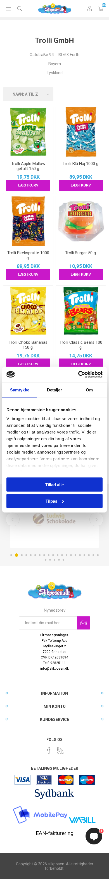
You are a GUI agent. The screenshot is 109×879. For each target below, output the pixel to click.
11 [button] (57, 555)
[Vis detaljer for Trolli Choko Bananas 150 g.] (28, 311)
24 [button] (59, 560)
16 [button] (80, 555)
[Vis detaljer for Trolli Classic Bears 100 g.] (81, 311)
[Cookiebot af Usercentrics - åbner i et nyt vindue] (78, 374)
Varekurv (100, 8)
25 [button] (63, 560)
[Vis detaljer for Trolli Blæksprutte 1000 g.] (28, 221)
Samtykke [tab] (19, 390)
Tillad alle (54, 484)
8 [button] (44, 555)
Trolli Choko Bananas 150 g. (28, 345)
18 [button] (89, 555)
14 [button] (71, 555)
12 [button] (62, 555)
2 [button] (16, 555)
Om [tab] (89, 390)
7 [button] (40, 555)
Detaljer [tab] (54, 390)
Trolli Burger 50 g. (81, 252)
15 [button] (75, 555)
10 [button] (53, 555)
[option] (54, 519)
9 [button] (48, 555)
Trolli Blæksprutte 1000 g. (28, 255)
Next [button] (96, 519)
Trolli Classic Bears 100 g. (81, 345)
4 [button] (26, 555)
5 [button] (31, 555)
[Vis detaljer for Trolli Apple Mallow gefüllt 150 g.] (28, 132)
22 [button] (50, 560)
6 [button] (35, 555)
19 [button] (93, 555)
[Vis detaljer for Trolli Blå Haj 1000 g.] (81, 132)
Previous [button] (13, 519)
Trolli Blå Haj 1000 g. (81, 163)
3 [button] (22, 555)
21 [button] (45, 560)
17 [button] (84, 555)
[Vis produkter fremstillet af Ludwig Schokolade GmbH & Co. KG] (54, 519)
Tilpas (51, 500)
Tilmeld (83, 622)
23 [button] (54, 560)
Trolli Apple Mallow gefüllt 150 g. (28, 166)
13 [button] (66, 555)
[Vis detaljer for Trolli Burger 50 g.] (81, 221)
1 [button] (11, 555)
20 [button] (98, 555)
